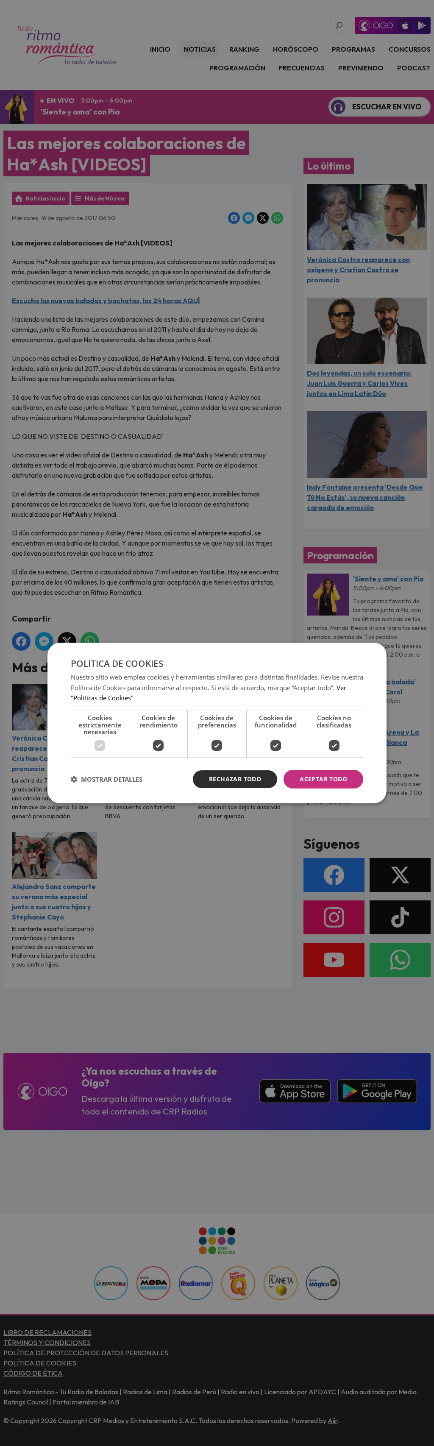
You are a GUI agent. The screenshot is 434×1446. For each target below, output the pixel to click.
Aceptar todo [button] (323, 779)
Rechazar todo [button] (235, 779)
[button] (106, 779)
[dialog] (217, 723)
